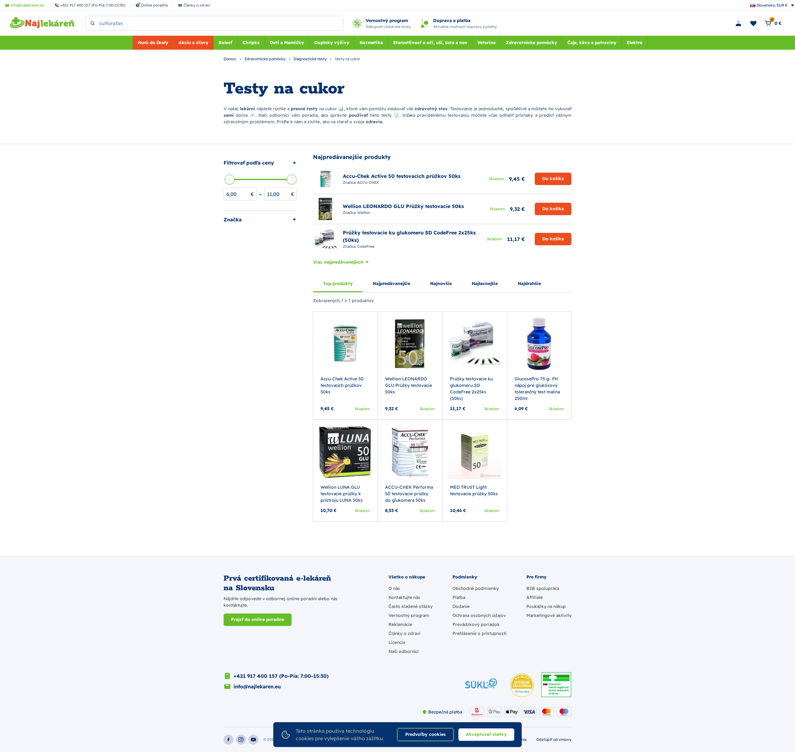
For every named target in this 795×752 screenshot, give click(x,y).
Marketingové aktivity (548, 615)
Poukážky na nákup (546, 606)
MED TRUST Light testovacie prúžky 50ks (474, 490)
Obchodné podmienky (475, 588)
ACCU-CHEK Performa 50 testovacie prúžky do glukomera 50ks (409, 493)
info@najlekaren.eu (257, 686)
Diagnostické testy (310, 59)
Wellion (363, 212)
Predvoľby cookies (425, 734)
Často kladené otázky (410, 606)
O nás (394, 588)
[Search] (92, 23)
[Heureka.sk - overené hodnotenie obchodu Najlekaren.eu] (522, 685)
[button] (260, 162)
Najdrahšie (529, 283)
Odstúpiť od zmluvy (553, 739)
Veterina (486, 42)
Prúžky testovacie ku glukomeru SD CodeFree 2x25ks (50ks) (471, 388)
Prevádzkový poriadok (476, 624)
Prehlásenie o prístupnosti (479, 633)
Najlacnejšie (485, 283)
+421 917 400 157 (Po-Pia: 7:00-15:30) (281, 676)
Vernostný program (408, 615)
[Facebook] (229, 740)
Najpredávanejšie (391, 283)
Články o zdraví (404, 633)
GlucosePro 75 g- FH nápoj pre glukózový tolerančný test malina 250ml (537, 388)
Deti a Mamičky (287, 42)
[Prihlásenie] (738, 23)
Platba (458, 597)
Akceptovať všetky (486, 734)
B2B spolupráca (542, 588)
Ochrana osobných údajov (479, 615)
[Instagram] (241, 740)
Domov (230, 59)
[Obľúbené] (753, 23)
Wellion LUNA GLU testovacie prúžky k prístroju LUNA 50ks (341, 493)
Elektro (635, 42)
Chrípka (251, 42)
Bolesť (225, 42)
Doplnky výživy (331, 42)
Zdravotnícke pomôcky (531, 42)
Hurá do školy (153, 42)
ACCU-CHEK (368, 182)
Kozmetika (371, 42)
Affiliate (534, 597)
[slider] (229, 179)
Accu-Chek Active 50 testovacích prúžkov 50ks (342, 385)
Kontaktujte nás (404, 597)
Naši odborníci (403, 651)
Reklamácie (400, 624)
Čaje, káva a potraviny (591, 42)
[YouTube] (253, 740)
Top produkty (338, 283)
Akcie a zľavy (193, 42)
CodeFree (366, 246)
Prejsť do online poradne (257, 619)
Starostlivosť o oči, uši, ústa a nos (430, 42)
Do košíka (553, 178)
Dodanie (461, 606)
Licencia (396, 642)
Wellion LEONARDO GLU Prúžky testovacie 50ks (408, 385)
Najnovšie (441, 283)
